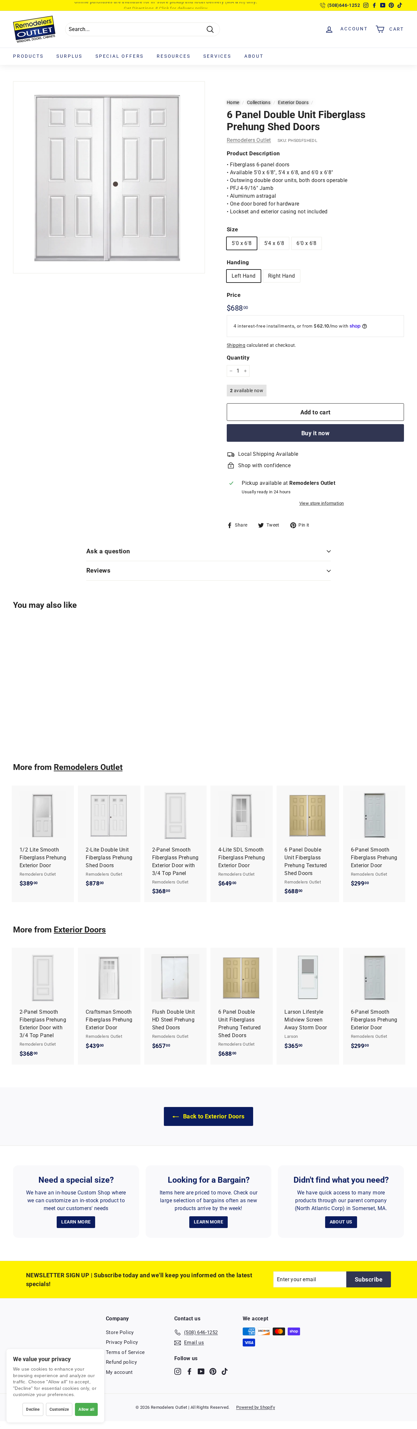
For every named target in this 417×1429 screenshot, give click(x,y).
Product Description (253, 153)
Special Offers (119, 56)
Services (217, 56)
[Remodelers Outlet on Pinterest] (212, 1371)
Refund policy (121, 1362)
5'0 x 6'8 (242, 243)
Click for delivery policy (183, 5)
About (254, 56)
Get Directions (139, 5)
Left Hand (244, 276)
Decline (32, 1409)
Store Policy (120, 1332)
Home (233, 102)
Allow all (86, 1409)
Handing (238, 262)
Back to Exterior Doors (212, 1116)
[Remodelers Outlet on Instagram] (177, 1371)
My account (119, 1372)
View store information (321, 503)
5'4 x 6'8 (274, 243)
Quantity (238, 357)
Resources (173, 56)
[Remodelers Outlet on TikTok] (224, 1371)
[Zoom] (109, 177)
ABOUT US (341, 1221)
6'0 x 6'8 (306, 243)
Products (28, 56)
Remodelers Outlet (249, 140)
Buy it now (315, 433)
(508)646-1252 (343, 5)
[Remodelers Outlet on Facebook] (189, 1371)
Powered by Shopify (255, 1407)
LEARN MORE (76, 1221)
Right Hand (281, 276)
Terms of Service (125, 1352)
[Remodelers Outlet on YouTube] (201, 1371)
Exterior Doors (293, 102)
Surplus (69, 56)
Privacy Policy (122, 1342)
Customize (59, 1409)
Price (233, 295)
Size (232, 229)
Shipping (236, 345)
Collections (258, 102)
